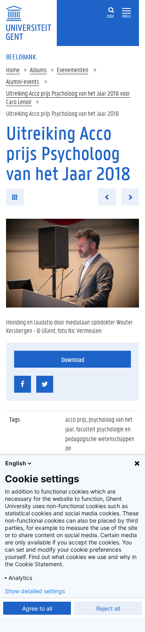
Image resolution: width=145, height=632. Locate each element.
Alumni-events (22, 81)
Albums (38, 69)
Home (13, 69)
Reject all (108, 608)
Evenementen (72, 69)
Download (72, 359)
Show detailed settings (35, 591)
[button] (126, 11)
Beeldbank (21, 56)
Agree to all (37, 608)
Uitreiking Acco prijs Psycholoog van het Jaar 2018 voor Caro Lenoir (68, 97)
